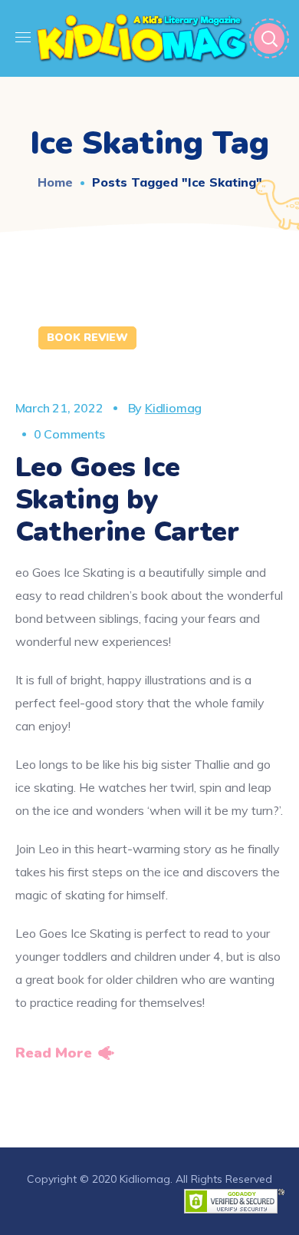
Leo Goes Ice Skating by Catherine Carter (127, 500)
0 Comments (69, 434)
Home (55, 182)
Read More (53, 1053)
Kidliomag (173, 408)
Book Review (87, 337)
